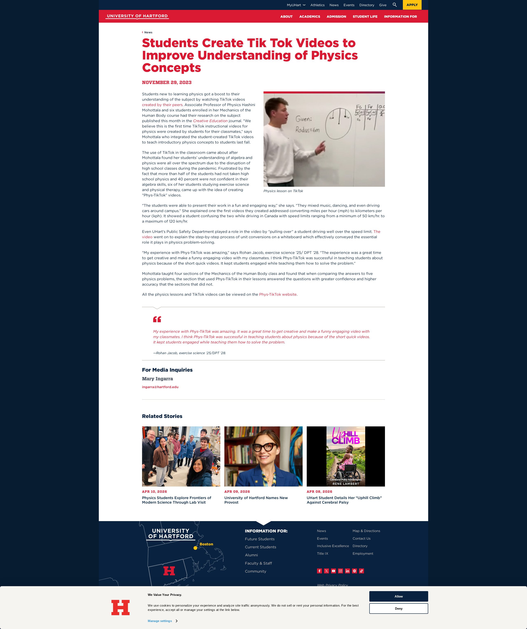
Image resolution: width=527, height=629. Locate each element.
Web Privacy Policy (332, 585)
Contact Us (362, 538)
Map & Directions (366, 531)
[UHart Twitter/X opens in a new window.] (326, 570)
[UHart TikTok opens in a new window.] (361, 570)
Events (322, 538)
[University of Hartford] (136, 17)
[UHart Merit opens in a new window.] (354, 570)
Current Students (260, 547)
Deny (398, 608)
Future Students (260, 539)
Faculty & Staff (258, 563)
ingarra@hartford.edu (160, 387)
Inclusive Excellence (333, 546)
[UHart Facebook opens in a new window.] (319, 570)
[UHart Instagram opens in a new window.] (340, 570)
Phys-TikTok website (278, 294)
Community (255, 571)
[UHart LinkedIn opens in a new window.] (347, 570)
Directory (360, 546)
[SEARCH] (394, 5)
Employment (363, 553)
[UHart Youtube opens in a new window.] (333, 570)
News (148, 32)
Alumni (251, 555)
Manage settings (160, 621)
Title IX (322, 553)
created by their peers (162, 104)
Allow (399, 596)
